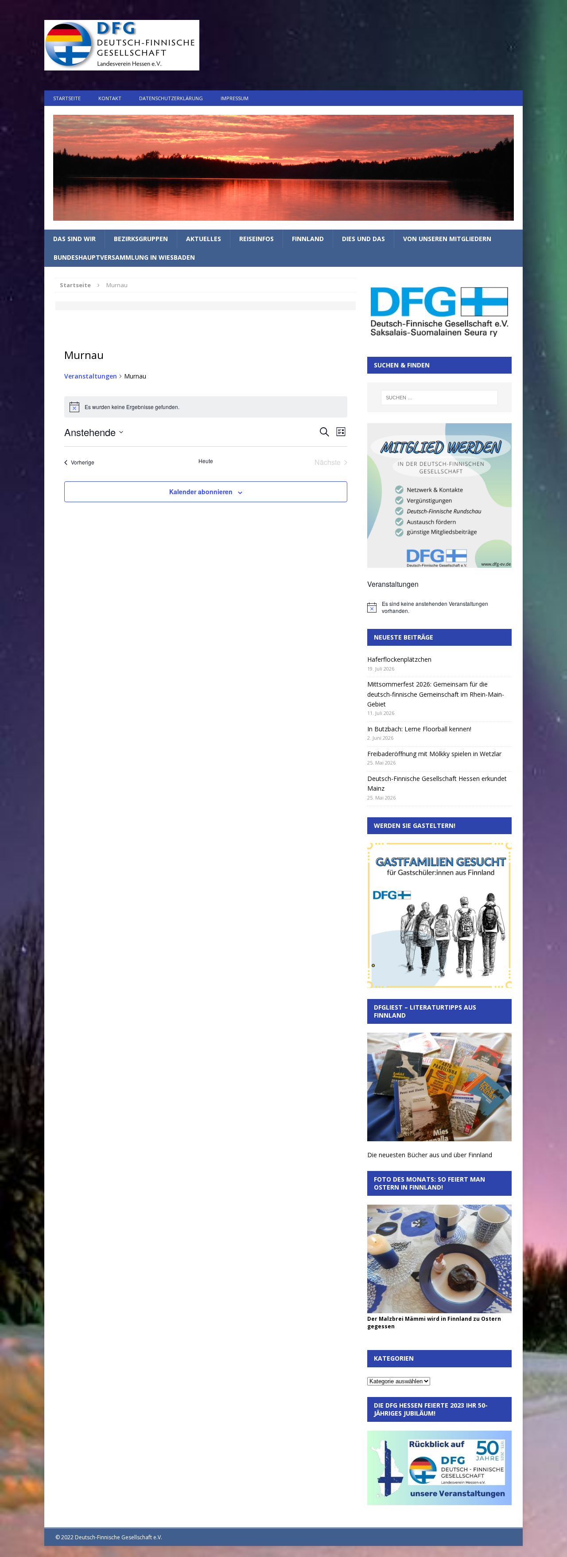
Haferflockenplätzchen (399, 659)
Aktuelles (203, 238)
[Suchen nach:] (439, 397)
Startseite (67, 98)
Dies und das (363, 238)
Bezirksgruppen (141, 238)
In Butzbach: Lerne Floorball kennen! (419, 729)
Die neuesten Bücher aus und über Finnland (429, 1155)
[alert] (439, 607)
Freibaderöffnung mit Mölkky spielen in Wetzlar (434, 753)
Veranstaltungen (90, 376)
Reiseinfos (256, 238)
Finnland (308, 238)
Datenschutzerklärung (171, 98)
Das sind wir (74, 238)
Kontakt (109, 98)
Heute (205, 460)
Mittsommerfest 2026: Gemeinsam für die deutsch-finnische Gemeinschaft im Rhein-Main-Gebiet (435, 694)
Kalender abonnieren (201, 491)
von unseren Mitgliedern (447, 238)
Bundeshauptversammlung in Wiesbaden (124, 257)
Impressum (235, 98)
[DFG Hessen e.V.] (283, 168)
